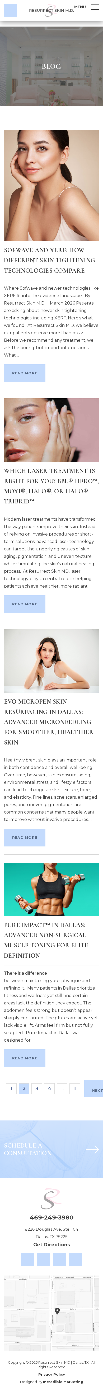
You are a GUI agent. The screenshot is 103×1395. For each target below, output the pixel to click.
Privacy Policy (51, 1374)
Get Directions (51, 1245)
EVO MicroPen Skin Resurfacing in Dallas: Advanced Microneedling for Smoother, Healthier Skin (49, 722)
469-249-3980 (51, 1217)
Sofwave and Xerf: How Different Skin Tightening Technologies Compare (49, 260)
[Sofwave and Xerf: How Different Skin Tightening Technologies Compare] (51, 185)
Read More (24, 373)
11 (75, 1089)
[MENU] (95, 7)
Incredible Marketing (63, 1382)
